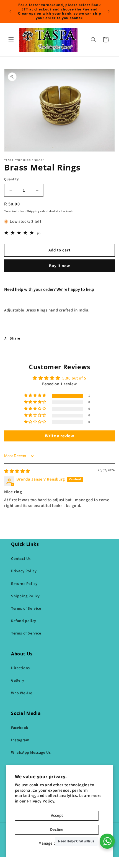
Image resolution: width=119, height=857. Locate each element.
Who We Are (21, 693)
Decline (56, 829)
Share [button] (15, 338)
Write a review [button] (59, 436)
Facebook (19, 728)
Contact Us (21, 559)
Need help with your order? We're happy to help (49, 289)
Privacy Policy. (41, 801)
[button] (11, 40)
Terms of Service (26, 608)
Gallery (17, 680)
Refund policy (23, 621)
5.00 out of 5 (74, 378)
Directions (20, 668)
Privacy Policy (24, 571)
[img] (17, 471)
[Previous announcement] (10, 11)
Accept (57, 815)
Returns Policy (24, 584)
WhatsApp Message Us (31, 752)
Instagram (20, 740)
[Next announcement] (109, 11)
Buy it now (59, 266)
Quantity (11, 179)
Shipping (33, 211)
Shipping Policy (25, 596)
